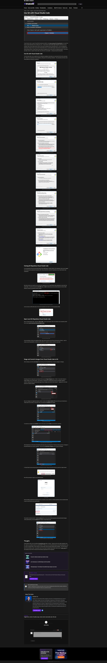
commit (30, 616)
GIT (33, 616)
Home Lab (65, 8)
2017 (28, 10)
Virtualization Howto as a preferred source (43, 587)
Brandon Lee (35, 596)
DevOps (37, 8)
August (31, 10)
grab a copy (63, 548)
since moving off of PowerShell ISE (55, 43)
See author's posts (37, 610)
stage (38, 616)
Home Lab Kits (31, 8)
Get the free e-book (33, 578)
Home (25, 10)
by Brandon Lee (33, 15)
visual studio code (49, 616)
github (35, 616)
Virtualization (43, 8)
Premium (75, 8)
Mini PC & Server (58, 8)
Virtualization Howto (56, 661)
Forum (25, 8)
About (70, 8)
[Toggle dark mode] (82, 8)
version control (42, 616)
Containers (50, 8)
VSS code (54, 616)
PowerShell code (42, 543)
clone (28, 616)
